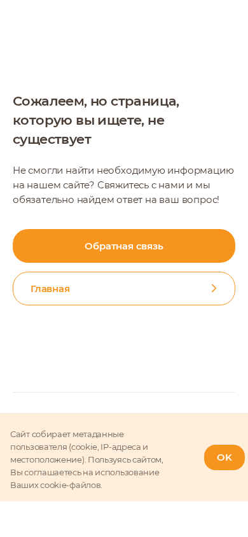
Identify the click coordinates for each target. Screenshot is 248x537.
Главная (50, 288)
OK (224, 457)
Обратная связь (124, 246)
